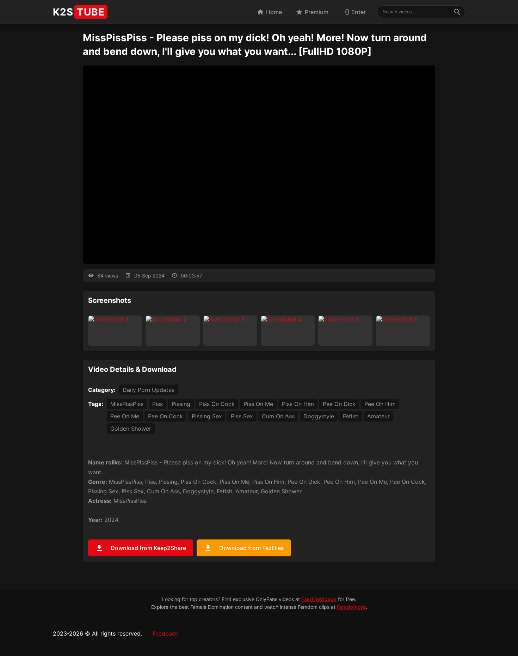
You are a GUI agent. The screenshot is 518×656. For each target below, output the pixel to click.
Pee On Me (124, 416)
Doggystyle (318, 416)
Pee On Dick (339, 403)
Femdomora (351, 607)
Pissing (181, 403)
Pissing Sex (207, 416)
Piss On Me (258, 403)
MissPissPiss (126, 403)
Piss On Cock (217, 403)
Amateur (378, 416)
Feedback (165, 633)
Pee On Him (380, 403)
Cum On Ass (278, 416)
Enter (354, 11)
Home (269, 11)
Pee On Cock (165, 416)
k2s (79, 12)
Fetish (350, 416)
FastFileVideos (319, 599)
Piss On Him (298, 403)
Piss (157, 403)
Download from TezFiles (244, 548)
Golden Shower (130, 428)
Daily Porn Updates (148, 389)
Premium (312, 11)
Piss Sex (242, 416)
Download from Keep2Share (140, 548)
